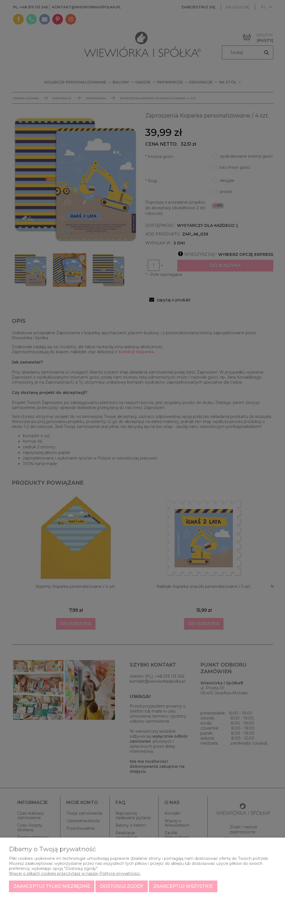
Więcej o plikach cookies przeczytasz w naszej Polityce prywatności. (75, 873)
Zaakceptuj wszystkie (183, 886)
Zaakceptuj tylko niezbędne (51, 886)
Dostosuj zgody (122, 886)
